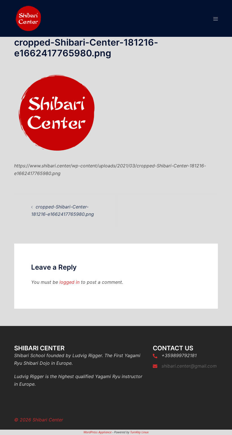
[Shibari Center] (28, 18)
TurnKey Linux (139, 432)
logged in (69, 282)
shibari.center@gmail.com (189, 366)
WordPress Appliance (97, 432)
